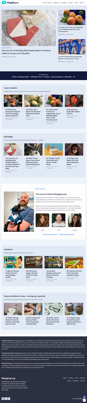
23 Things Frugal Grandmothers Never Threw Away (53, 161)
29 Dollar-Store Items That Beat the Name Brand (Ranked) (52, 321)
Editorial (82, 378)
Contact (70, 378)
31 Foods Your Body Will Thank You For (73, 112)
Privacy (82, 381)
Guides (4, 47)
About (65, 378)
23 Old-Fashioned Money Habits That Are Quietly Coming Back (33, 321)
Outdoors (56, 2)
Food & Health (47, 2)
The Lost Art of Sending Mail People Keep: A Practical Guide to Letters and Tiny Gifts (13, 163)
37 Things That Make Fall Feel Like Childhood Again (73, 161)
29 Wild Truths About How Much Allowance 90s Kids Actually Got (33, 161)
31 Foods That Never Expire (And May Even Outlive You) (33, 113)
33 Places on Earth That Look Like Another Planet (74, 273)
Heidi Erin (9, 172)
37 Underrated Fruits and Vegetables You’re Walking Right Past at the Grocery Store (70, 29)
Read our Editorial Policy (67, 234)
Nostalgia (63, 2)
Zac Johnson (30, 168)
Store (76, 2)
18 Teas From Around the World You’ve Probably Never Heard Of (13, 113)
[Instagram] (9, 398)
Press (76, 378)
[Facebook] (3, 398)
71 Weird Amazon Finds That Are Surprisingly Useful (12, 274)
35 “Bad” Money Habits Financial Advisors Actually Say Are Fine (13, 321)
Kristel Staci (9, 119)
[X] (6, 398)
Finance (70, 2)
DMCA (69, 381)
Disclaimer (76, 381)
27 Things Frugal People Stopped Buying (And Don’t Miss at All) (74, 321)
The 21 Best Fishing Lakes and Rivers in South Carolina (53, 274)
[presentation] (29, 28)
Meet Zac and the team (50, 234)
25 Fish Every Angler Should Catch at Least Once (31, 274)
